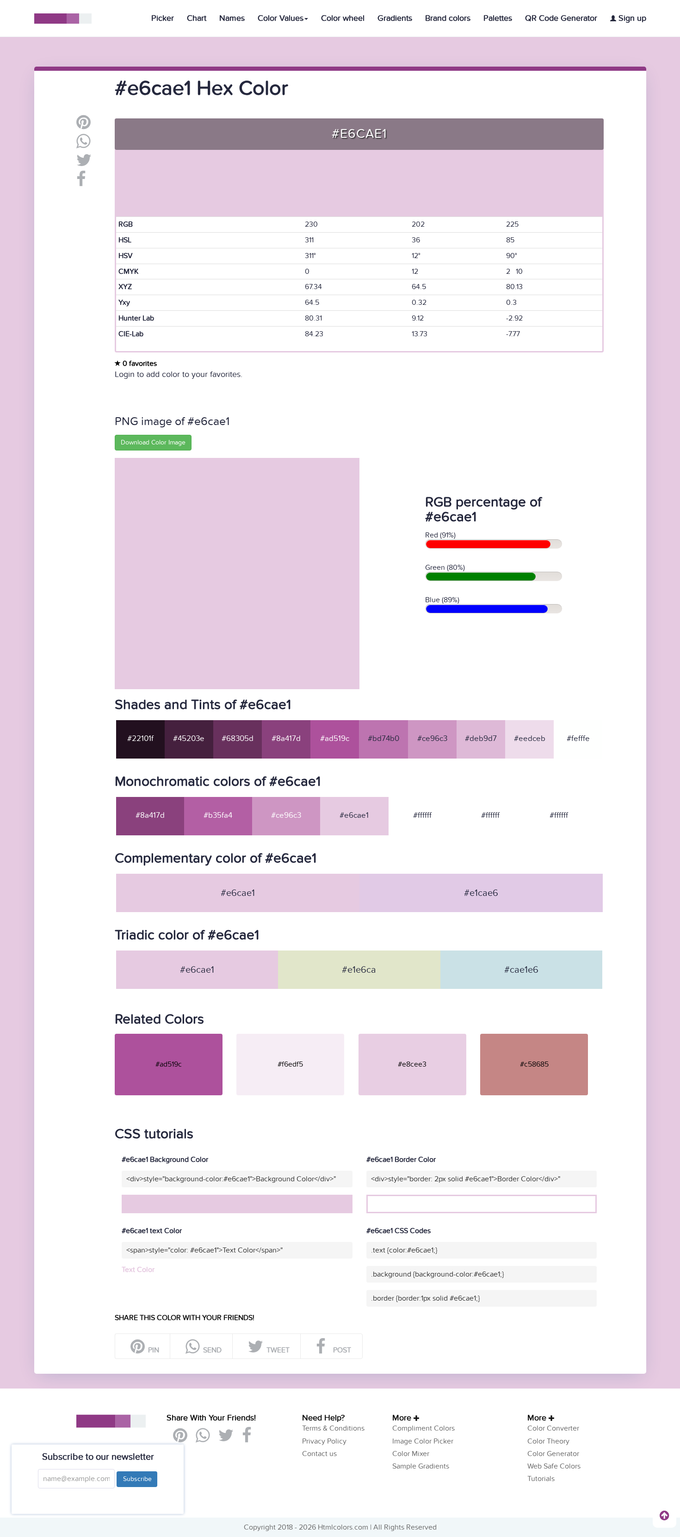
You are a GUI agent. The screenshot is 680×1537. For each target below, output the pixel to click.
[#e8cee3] (418, 1037)
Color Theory (548, 1441)
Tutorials (541, 1478)
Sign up (631, 18)
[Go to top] (664, 1515)
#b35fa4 (218, 815)
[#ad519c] (175, 1037)
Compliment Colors (423, 1428)
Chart (196, 18)
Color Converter (553, 1428)
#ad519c (334, 738)
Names (232, 18)
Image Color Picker (422, 1441)
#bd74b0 (383, 738)
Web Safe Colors (554, 1466)
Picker (162, 18)
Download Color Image (153, 442)
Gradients (394, 18)
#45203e (188, 738)
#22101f (140, 738)
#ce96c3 (432, 738)
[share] (83, 144)
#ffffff (422, 815)
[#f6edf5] (296, 1037)
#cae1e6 (521, 969)
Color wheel (343, 18)
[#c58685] (540, 1037)
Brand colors (447, 18)
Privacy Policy (324, 1441)
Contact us (319, 1453)
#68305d (237, 738)
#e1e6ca (359, 969)
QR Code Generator (561, 18)
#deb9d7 (481, 738)
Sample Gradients (420, 1466)
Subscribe (137, 1479)
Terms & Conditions (333, 1428)
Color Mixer (410, 1453)
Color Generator (553, 1453)
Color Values (280, 18)
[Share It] (81, 182)
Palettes (497, 18)
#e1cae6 (481, 893)
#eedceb (529, 738)
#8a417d (286, 738)
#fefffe (578, 738)
